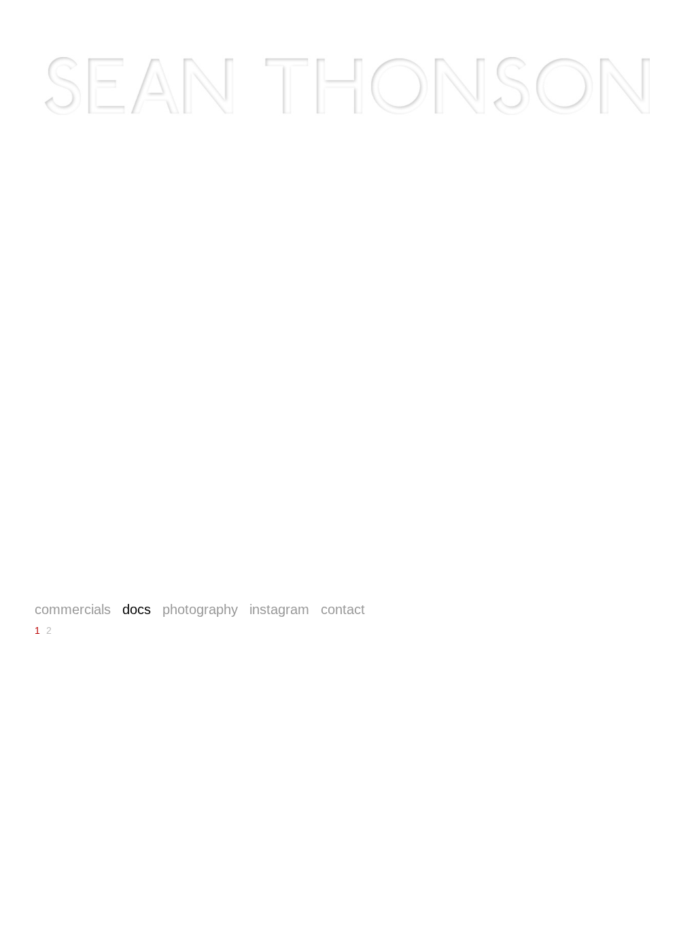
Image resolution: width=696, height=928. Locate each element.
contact (343, 609)
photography (200, 609)
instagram (279, 609)
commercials (73, 609)
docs (136, 609)
